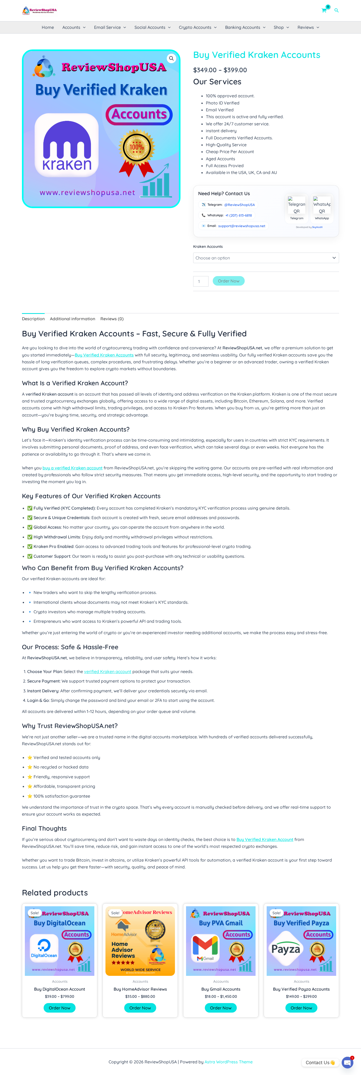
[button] (336, 10)
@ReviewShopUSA (239, 205)
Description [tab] (33, 318)
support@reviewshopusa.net (241, 226)
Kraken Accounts (208, 246)
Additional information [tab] (72, 318)
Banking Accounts (242, 27)
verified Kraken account (107, 671)
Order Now (228, 280)
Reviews (306, 27)
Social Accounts (150, 27)
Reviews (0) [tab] (112, 318)
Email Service (107, 27)
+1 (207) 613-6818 (238, 215)
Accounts (71, 27)
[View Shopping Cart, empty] (324, 10)
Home (48, 27)
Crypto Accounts (195, 27)
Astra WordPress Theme (229, 1061)
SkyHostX (317, 227)
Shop (279, 27)
